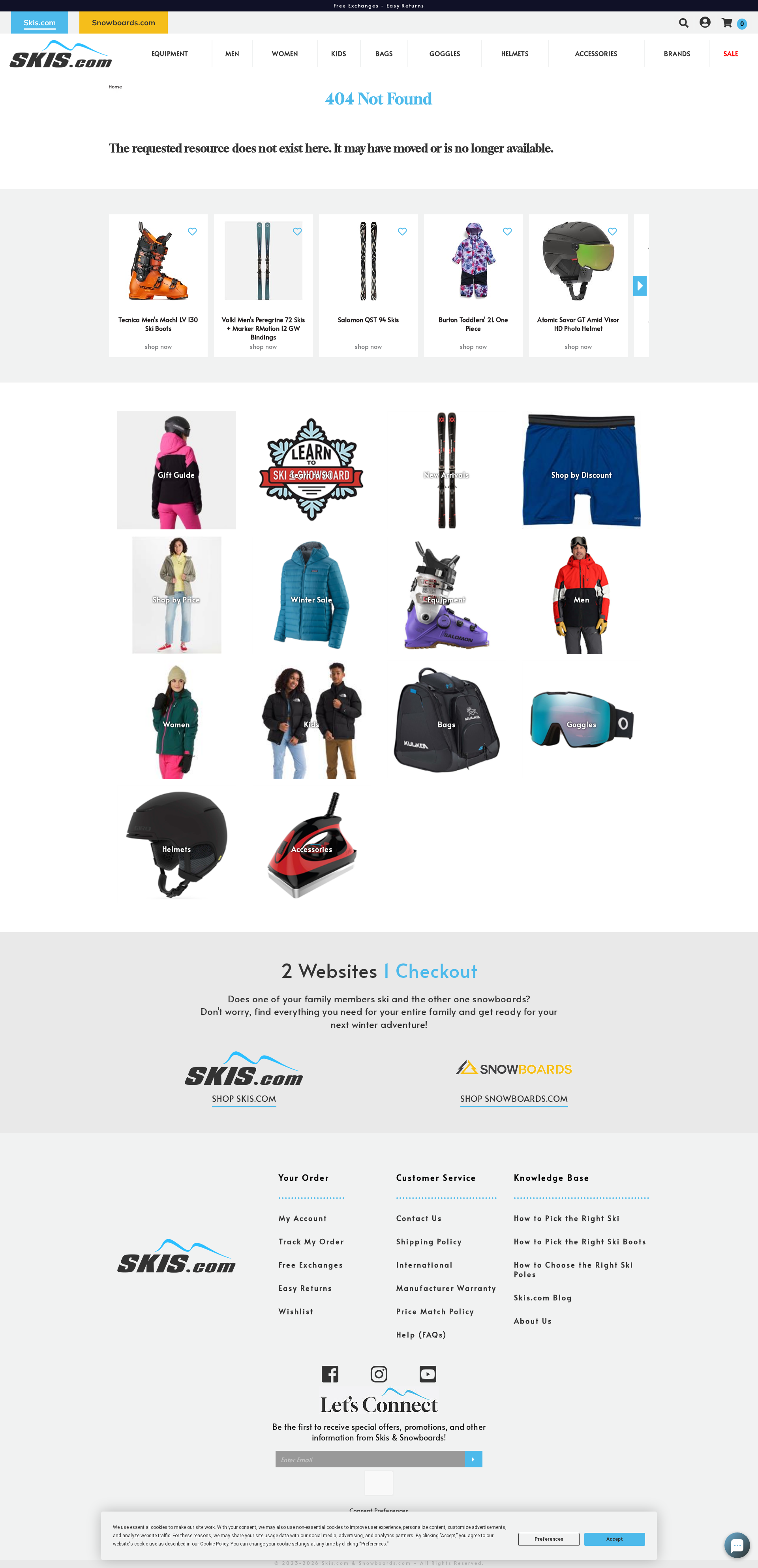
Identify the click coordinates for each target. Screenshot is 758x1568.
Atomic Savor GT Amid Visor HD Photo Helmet (578, 323)
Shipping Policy (429, 1241)
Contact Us (419, 1218)
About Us (533, 1321)
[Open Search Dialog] (683, 22)
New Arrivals (446, 475)
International (424, 1265)
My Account (303, 1218)
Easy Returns (305, 1288)
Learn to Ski (311, 475)
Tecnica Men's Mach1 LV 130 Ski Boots (158, 323)
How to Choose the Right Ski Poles (574, 1269)
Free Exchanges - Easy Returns (379, 5)
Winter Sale (311, 599)
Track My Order (311, 1241)
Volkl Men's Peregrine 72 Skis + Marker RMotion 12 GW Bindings (263, 328)
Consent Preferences (378, 1510)
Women (285, 53)
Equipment (170, 53)
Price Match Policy (435, 1311)
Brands (677, 53)
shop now (158, 346)
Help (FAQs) (421, 1334)
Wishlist (296, 1311)
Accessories (596, 53)
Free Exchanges (311, 1265)
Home (115, 86)
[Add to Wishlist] (192, 226)
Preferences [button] (373, 1544)
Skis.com (40, 22)
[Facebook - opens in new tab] (330, 1373)
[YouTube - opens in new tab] (428, 1373)
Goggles (445, 53)
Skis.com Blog (543, 1297)
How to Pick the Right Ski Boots (580, 1241)
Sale (731, 53)
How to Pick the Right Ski (567, 1218)
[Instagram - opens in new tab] (379, 1373)
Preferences (549, 1539)
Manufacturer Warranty (446, 1288)
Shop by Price (176, 599)
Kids (338, 53)
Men (232, 53)
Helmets (515, 53)
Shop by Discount (582, 475)
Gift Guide (176, 475)
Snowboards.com (123, 22)
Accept (614, 1539)
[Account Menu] (705, 22)
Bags (384, 53)
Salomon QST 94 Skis (368, 319)
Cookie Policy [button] (214, 1544)
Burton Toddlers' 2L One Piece (473, 323)
